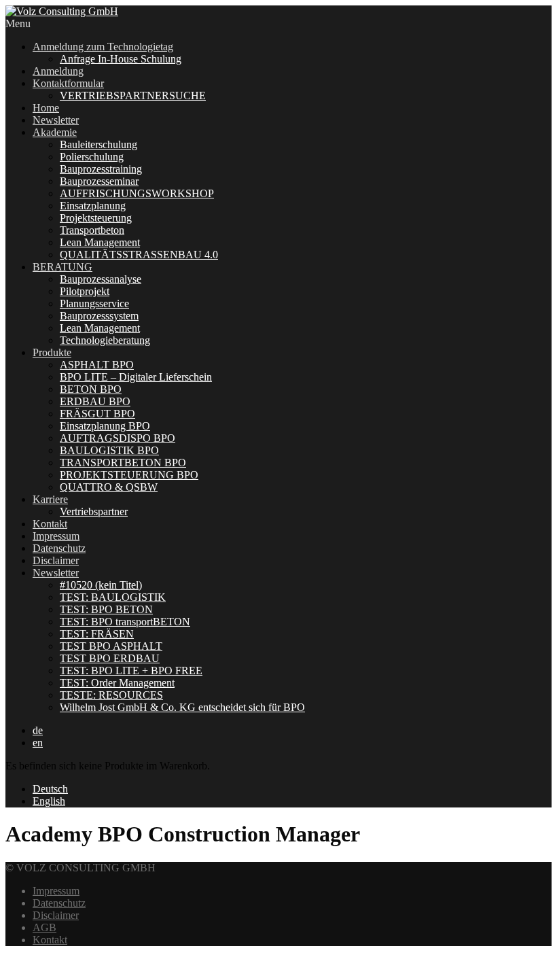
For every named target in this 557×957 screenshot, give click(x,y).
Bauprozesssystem (99, 315)
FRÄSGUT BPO (97, 413)
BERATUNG (62, 267)
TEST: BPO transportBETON (125, 621)
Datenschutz (59, 548)
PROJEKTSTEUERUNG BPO (129, 475)
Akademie (55, 132)
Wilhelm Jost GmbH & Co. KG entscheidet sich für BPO (182, 707)
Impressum (56, 536)
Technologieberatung (105, 340)
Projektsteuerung (96, 218)
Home (46, 108)
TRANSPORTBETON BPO (123, 462)
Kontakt (50, 523)
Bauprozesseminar (99, 181)
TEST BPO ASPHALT (111, 646)
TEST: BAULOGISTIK (113, 597)
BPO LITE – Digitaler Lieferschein (136, 377)
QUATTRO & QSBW (109, 487)
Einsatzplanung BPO (105, 426)
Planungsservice (94, 303)
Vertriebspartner (94, 511)
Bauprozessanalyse (100, 279)
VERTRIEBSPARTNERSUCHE (133, 95)
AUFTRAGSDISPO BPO (117, 438)
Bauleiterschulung (98, 144)
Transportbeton (92, 230)
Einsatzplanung (93, 205)
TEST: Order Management (117, 683)
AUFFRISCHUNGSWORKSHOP (137, 193)
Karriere (50, 499)
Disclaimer (56, 560)
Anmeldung (58, 71)
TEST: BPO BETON (106, 609)
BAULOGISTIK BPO (109, 450)
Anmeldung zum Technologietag (103, 46)
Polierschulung (92, 156)
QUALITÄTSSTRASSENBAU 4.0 (139, 254)
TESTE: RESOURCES (111, 695)
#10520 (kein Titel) (101, 585)
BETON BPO (91, 389)
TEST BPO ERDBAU (110, 658)
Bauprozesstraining (101, 169)
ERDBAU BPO (95, 401)
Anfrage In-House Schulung (120, 59)
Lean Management (100, 242)
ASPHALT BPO (97, 364)
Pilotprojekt (84, 291)
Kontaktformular (68, 83)
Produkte (52, 352)
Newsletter (56, 120)
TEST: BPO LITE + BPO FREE (131, 670)
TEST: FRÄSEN (97, 634)
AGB (44, 927)
